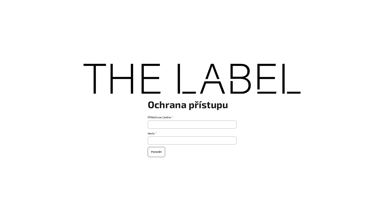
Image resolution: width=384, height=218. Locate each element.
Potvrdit (156, 152)
